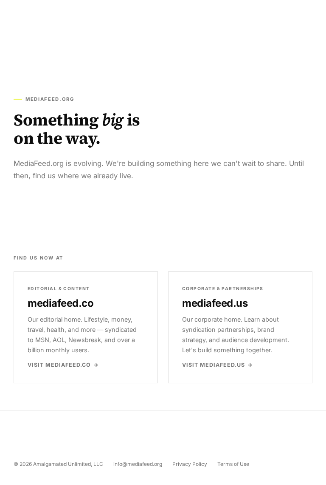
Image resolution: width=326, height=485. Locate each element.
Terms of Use (233, 464)
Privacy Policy (189, 464)
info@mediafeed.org (137, 464)
